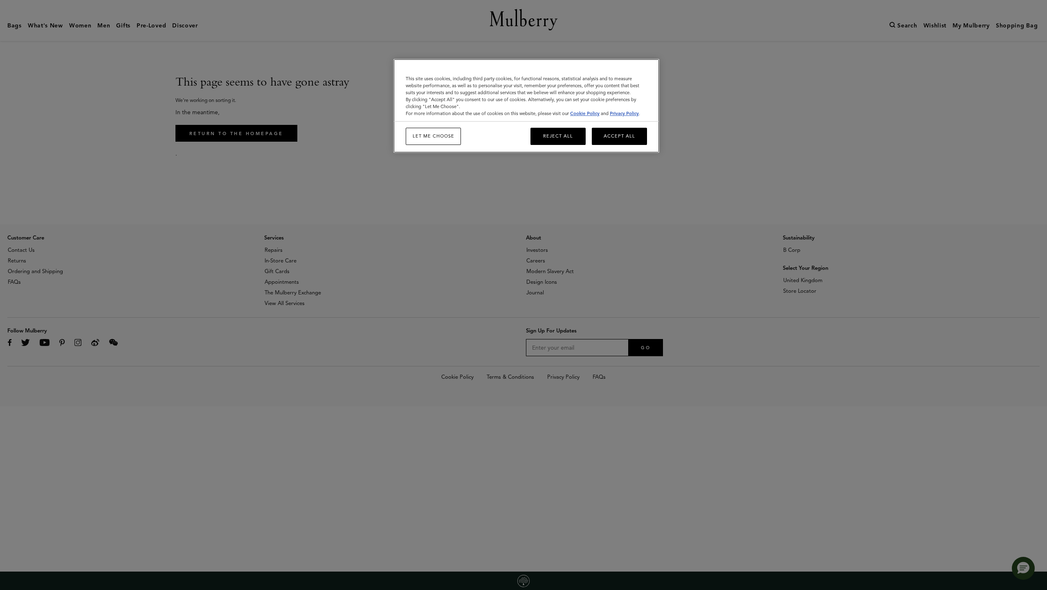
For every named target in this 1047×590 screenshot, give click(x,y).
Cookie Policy (585, 113)
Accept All (619, 136)
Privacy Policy (624, 113)
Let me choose (433, 136)
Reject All (558, 136)
